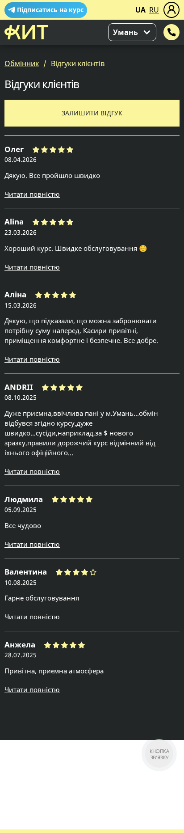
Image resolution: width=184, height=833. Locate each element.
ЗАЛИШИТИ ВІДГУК (92, 113)
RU (154, 10)
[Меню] (171, 10)
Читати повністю (32, 194)
